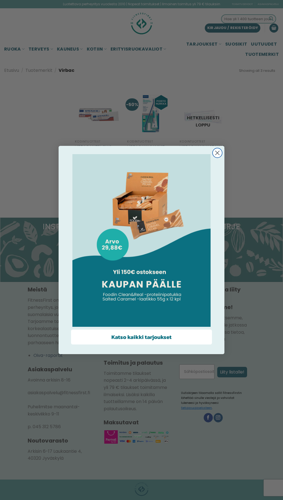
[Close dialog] (217, 153)
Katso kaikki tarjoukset (141, 337)
